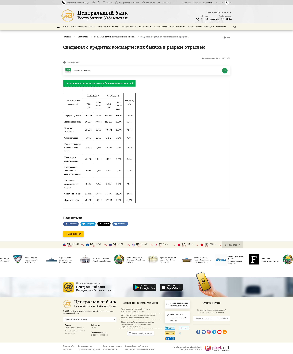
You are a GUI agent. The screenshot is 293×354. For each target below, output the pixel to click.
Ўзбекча (197, 3)
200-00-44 (221, 19)
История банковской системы (136, 346)
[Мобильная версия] (98, 2)
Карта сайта (67, 349)
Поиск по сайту (69, 346)
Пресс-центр (209, 27)
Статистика (181, 27)
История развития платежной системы (139, 349)
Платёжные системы (143, 27)
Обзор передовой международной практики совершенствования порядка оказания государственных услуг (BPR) (137, 324)
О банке (66, 27)
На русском (208, 3)
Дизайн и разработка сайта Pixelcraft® (187, 347)
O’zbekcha (187, 3)
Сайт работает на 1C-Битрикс (191, 349)
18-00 (204, 19)
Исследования (127, 27)
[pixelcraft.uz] (217, 348)
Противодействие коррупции (89, 349)
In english (219, 3)
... (229, 27)
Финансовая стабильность (108, 27)
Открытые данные (195, 27)
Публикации (221, 27)
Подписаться (222, 318)
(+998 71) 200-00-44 (99, 335)
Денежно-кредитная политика (83, 27)
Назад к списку (73, 234)
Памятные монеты (110, 349)
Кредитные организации (164, 27)
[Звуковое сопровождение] (93, 2)
